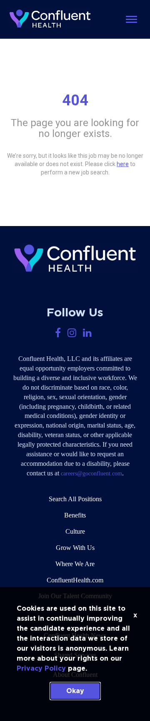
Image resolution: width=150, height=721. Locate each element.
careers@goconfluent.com (91, 473)
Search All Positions (75, 498)
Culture (75, 531)
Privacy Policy (41, 668)
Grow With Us (75, 547)
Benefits (75, 515)
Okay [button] (75, 691)
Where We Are (75, 563)
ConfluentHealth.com (75, 580)
